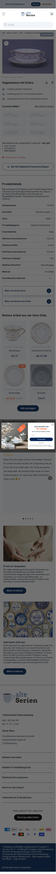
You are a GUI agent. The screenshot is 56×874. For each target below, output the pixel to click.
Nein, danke (41, 442)
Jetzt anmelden (41, 439)
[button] (4, 14)
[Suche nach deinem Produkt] (5, 24)
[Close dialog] (53, 424)
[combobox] (27, 25)
